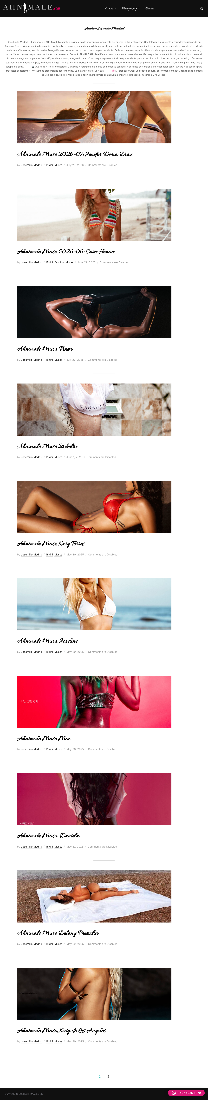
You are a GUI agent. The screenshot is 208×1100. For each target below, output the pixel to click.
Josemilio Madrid (31, 165)
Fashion (59, 262)
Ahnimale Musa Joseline (47, 641)
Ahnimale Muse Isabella (47, 446)
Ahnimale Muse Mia (43, 738)
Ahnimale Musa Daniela (48, 836)
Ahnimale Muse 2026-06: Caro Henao (65, 252)
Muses (109, 9)
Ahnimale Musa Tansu (44, 349)
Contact (149, 9)
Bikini (49, 165)
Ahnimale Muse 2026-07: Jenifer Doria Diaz (75, 154)
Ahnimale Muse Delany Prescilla (57, 933)
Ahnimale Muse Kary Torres (50, 544)
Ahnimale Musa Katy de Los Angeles (61, 1030)
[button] (186, 1093)
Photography (129, 9)
